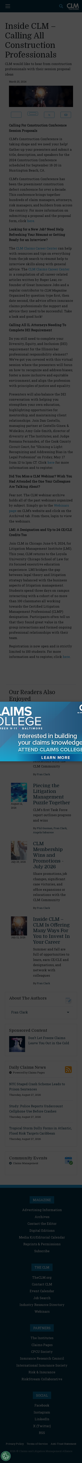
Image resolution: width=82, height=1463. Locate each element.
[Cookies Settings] (6, 1456)
